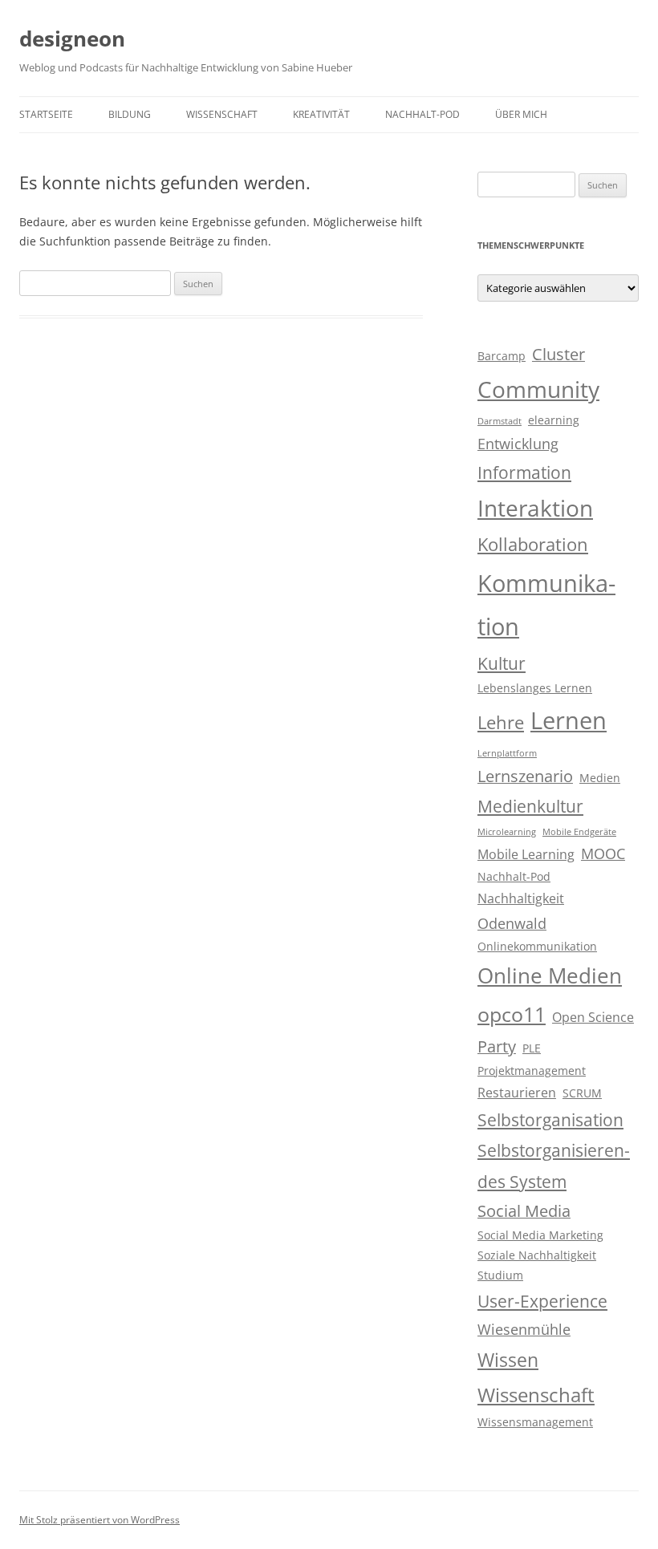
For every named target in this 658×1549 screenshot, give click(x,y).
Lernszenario (525, 776)
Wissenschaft (222, 114)
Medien (599, 778)
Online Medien (549, 975)
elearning (553, 420)
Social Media (524, 1211)
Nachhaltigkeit (520, 898)
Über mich (521, 114)
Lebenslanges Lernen (534, 688)
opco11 (511, 1014)
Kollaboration (532, 544)
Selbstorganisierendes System (553, 1165)
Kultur (501, 663)
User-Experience (542, 1301)
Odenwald (511, 923)
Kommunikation (546, 605)
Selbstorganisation (550, 1120)
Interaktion (535, 508)
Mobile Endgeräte (579, 831)
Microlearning (506, 831)
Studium (500, 1275)
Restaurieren (516, 1092)
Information (524, 472)
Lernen (568, 720)
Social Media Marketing (540, 1235)
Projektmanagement (531, 1071)
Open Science (593, 1017)
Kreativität (321, 114)
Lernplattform (507, 753)
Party (496, 1046)
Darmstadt (499, 421)
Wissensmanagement (535, 1422)
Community (538, 389)
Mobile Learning (526, 854)
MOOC (603, 853)
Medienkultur (530, 806)
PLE (531, 1048)
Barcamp (501, 356)
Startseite (46, 114)
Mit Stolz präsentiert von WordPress (99, 1520)
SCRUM (582, 1093)
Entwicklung (517, 443)
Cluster (558, 354)
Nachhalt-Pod (422, 114)
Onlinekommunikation (537, 946)
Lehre (500, 722)
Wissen (507, 1360)
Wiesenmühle (524, 1329)
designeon (72, 38)
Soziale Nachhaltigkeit (536, 1255)
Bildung (129, 114)
